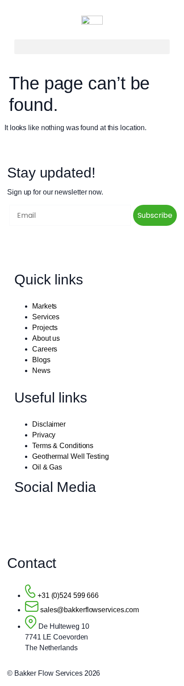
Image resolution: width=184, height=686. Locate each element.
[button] (92, 46)
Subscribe (155, 215)
